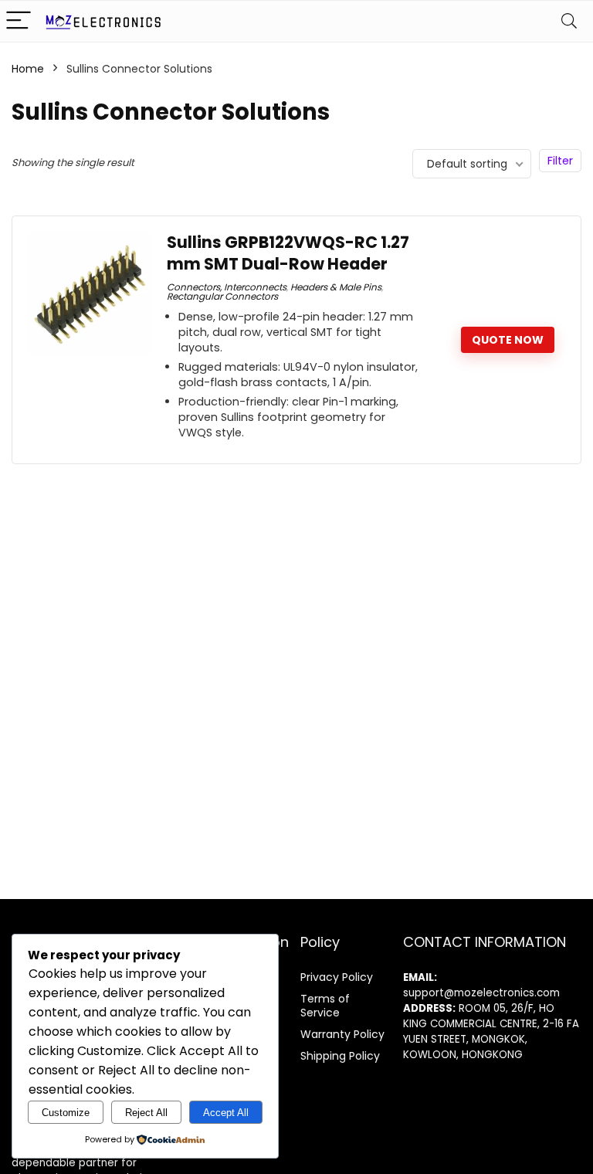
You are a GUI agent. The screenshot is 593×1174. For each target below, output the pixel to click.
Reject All (146, 1112)
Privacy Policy (336, 977)
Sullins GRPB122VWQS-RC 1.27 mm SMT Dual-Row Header (288, 253)
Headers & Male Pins (335, 287)
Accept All (226, 1112)
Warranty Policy (342, 1034)
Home (28, 68)
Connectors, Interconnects (226, 287)
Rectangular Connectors (222, 296)
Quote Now (508, 340)
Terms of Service (325, 1005)
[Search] (569, 21)
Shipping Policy (340, 1056)
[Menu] (18, 21)
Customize (66, 1112)
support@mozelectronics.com (481, 993)
